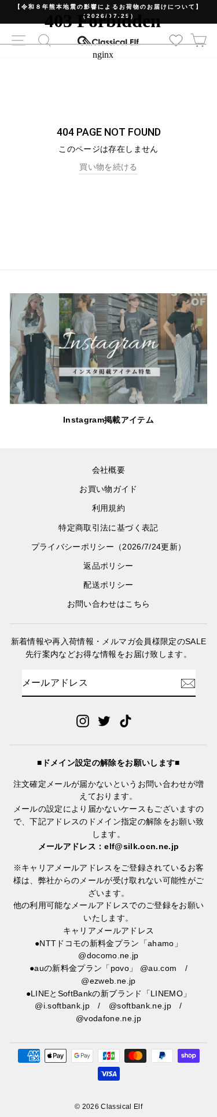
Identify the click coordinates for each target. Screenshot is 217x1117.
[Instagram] (82, 720)
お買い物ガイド (108, 489)
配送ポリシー (108, 585)
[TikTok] (125, 720)
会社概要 (108, 470)
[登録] (188, 683)
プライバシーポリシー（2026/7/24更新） (108, 547)
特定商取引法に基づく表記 (108, 528)
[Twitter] (104, 720)
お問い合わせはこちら (108, 604)
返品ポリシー (108, 566)
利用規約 (108, 508)
